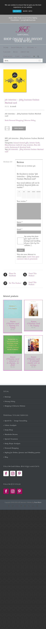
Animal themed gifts (21, 142)
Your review (22, 201)
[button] (38, 56)
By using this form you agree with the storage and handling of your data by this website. (32, 241)
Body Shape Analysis (12, 443)
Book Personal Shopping (14, 120)
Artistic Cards (34, 142)
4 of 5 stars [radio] (34, 194)
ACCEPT (17, 11)
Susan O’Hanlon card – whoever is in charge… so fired (12, 360)
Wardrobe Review (11, 434)
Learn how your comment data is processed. (28, 257)
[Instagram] (12, 473)
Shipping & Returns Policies (15, 406)
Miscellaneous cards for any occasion (19, 145)
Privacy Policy (10, 401)
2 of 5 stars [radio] (24, 194)
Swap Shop (9, 430)
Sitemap (8, 397)
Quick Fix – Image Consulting (16, 421)
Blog (6, 457)
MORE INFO (27, 11)
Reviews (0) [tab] (7, 162)
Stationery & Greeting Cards (20, 147)
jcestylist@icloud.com (28, 20)
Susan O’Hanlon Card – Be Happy (33, 323)
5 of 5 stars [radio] (39, 194)
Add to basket (18, 128)
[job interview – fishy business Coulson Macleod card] (23, 81)
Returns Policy (30, 120)
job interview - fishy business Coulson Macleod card (24, 150)
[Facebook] (6, 473)
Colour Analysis (10, 425)
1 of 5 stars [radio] (19, 193)
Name (20, 222)
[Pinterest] (19, 473)
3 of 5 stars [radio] (29, 194)
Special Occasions (11, 439)
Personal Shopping (12, 448)
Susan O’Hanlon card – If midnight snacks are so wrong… (33, 360)
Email (20, 229)
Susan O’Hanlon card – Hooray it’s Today (12, 324)
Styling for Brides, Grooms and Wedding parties (22, 452)
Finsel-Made (37, 502)
